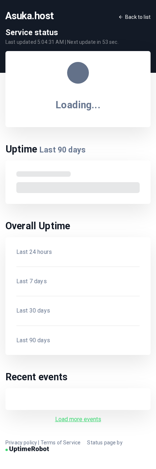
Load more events (78, 419)
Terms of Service (61, 442)
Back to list (138, 17)
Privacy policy (21, 442)
